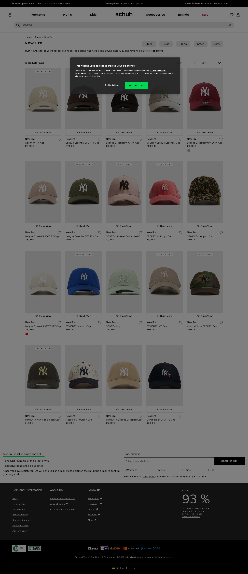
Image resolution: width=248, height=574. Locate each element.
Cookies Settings (111, 85)
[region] (125, 75)
